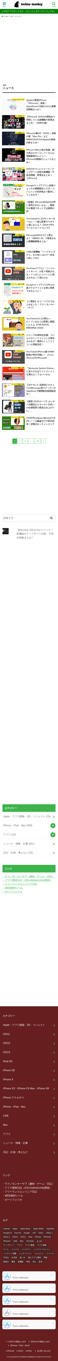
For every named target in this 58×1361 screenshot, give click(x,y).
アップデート (8, 1245)
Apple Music (25, 1229)
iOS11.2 (6, 1237)
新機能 (20, 1262)
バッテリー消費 (9, 1253)
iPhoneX (7, 1241)
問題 (45, 1257)
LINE (6, 1115)
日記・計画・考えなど (18, 852)
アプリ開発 (42, 1245)
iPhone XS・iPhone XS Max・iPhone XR (26, 1088)
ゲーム (6, 1249)
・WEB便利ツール (12, 887)
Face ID (18, 1233)
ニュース (15, 1249)
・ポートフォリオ (12, 891)
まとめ (39, 1241)
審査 (13, 1262)
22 (37, 441)
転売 (41, 1262)
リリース (50, 1253)
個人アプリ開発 (34, 1257)
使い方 (22, 1257)
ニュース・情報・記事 (18, 843)
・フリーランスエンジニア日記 (19, 883)
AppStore (50, 1229)
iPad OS (7, 1061)
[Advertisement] (29, 50)
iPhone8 (47, 1237)
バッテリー (26, 1249)
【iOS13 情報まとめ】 (17, 1342)
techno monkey (27, 1357)
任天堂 (14, 1257)
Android (6, 1229)
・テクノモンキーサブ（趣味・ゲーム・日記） (28, 876)
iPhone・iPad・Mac (17, 825)
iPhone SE (9, 1070)
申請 (28, 1262)
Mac (5, 1124)
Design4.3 (7, 1233)
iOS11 (6, 1034)
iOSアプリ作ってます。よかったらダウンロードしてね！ (30, 11)
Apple (15, 1229)
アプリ (9, 834)
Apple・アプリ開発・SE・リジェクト (26, 816)
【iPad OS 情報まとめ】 (40, 1342)
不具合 (6, 1257)
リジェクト (39, 1253)
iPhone (38, 1237)
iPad (30, 1237)
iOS (34, 1233)
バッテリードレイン (42, 1249)
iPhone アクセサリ (13, 1097)
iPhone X (8, 1079)
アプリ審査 (29, 1245)
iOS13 (6, 1052)
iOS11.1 (49, 1233)
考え (34, 1262)
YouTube (30, 1241)
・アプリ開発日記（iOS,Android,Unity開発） (27, 880)
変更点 (6, 1262)
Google (27, 1233)
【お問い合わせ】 (43, 1351)
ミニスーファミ (25, 1253)
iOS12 (6, 1043)
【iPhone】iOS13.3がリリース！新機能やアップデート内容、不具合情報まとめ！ (35, 534)
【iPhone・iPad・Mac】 (19, 1345)
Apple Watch (38, 1229)
